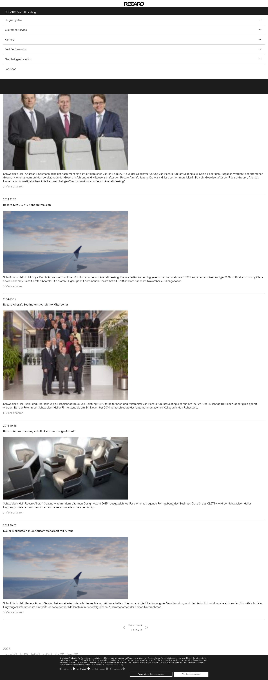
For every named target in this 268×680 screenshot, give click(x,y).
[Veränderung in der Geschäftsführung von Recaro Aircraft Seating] (134, 129)
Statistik (83, 669)
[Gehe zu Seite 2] (146, 631)
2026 (5, 653)
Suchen (120, 51)
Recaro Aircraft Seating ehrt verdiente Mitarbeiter (34, 306)
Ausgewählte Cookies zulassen (151, 674)
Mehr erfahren (13, 187)
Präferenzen (100, 669)
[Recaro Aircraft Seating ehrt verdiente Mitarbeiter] (134, 357)
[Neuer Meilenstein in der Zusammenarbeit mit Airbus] (134, 571)
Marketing (118, 669)
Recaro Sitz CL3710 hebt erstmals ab (25, 206)
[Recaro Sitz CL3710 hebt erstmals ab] (134, 243)
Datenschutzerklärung (114, 664)
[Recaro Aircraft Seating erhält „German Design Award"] (134, 471)
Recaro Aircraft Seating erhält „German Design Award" (38, 434)
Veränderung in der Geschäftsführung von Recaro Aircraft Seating (45, 81)
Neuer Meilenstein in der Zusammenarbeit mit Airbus (37, 534)
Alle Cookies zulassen (191, 674)
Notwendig (67, 669)
